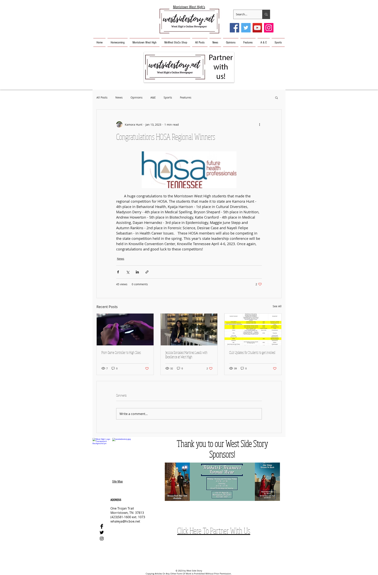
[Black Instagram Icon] (101, 538)
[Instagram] (268, 27)
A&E (153, 97)
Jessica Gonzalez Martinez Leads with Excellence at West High (186, 354)
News (119, 97)
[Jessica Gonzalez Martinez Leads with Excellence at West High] (189, 329)
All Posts (101, 97)
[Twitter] (246, 27)
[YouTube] (257, 27)
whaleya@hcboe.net (125, 521)
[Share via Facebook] (118, 272)
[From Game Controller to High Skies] (125, 329)
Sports (168, 97)
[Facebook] (234, 27)
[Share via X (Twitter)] (128, 272)
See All (277, 306)
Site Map (117, 481)
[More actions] (259, 124)
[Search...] (266, 14)
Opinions (137, 97)
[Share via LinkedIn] (137, 272)
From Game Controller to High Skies (121, 352)
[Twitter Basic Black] (101, 532)
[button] (189, 67)
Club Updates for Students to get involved (252, 352)
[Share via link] (147, 272)
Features (185, 97)
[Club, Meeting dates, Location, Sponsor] (252, 329)
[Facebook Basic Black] (101, 526)
